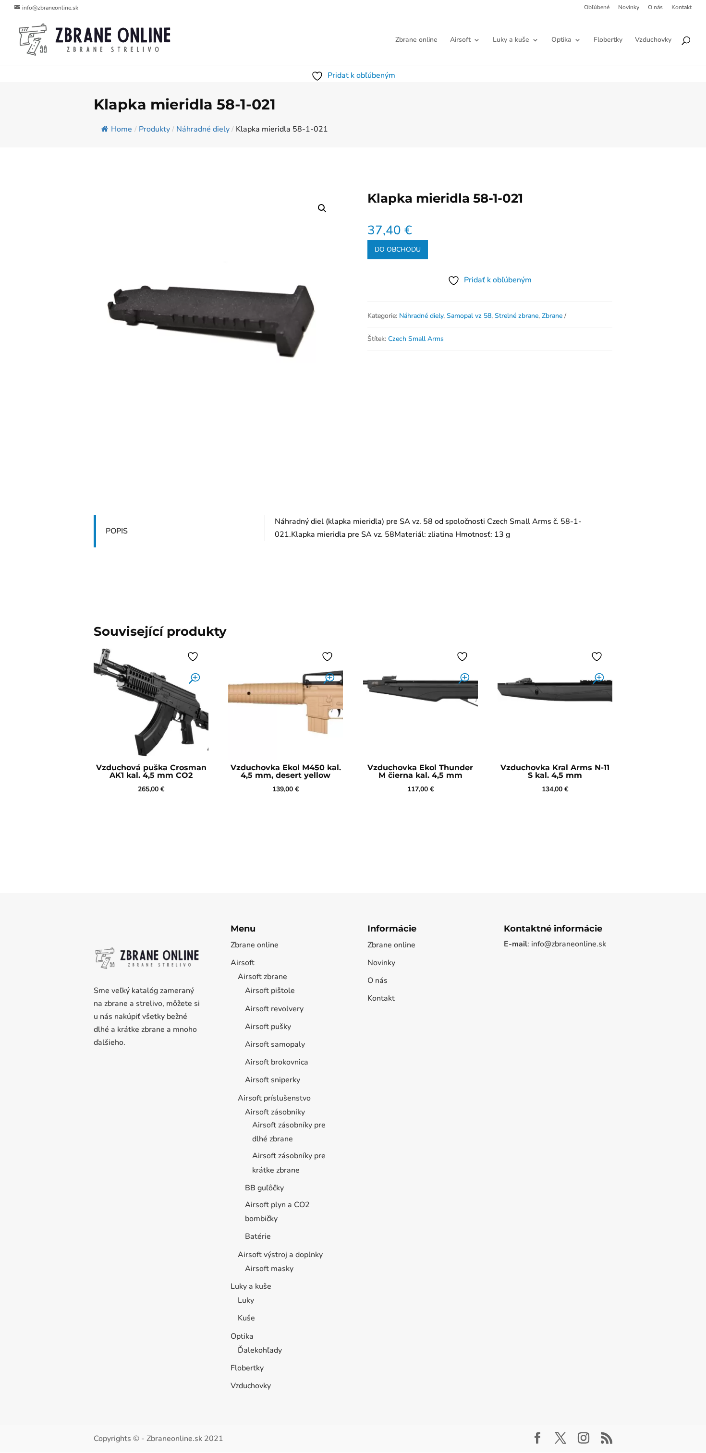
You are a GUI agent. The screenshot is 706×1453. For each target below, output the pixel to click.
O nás (655, 7)
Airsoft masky (269, 1268)
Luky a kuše (511, 40)
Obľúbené (596, 7)
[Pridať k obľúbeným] (194, 656)
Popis (117, 531)
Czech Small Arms (416, 338)
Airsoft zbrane (262, 976)
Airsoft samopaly (275, 1044)
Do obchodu (398, 249)
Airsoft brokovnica (276, 1062)
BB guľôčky (264, 1188)
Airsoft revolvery (274, 1009)
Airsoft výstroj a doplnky (280, 1254)
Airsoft (460, 40)
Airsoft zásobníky (275, 1112)
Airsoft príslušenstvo (274, 1098)
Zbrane (552, 315)
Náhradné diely (421, 315)
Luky (246, 1300)
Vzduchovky (653, 40)
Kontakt (681, 7)
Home (121, 129)
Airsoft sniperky (272, 1080)
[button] (322, 208)
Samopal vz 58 (469, 315)
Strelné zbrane (516, 315)
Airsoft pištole (270, 990)
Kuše (246, 1318)
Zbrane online (416, 40)
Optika (561, 40)
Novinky (628, 7)
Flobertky (608, 40)
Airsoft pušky (268, 1026)
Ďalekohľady (260, 1350)
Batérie (258, 1236)
